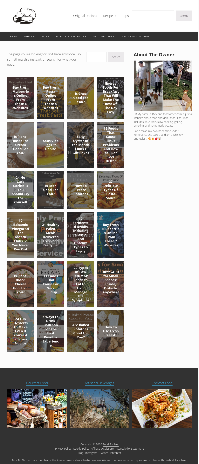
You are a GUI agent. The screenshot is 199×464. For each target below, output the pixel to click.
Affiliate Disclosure (102, 448)
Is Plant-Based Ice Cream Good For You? (20, 145)
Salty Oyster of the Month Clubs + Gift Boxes (80, 145)
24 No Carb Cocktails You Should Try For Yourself (20, 190)
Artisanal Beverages (99, 383)
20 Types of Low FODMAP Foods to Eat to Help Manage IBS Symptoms (80, 284)
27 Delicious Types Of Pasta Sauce (110, 190)
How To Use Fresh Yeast (111, 331)
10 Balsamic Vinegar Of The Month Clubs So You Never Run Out (20, 235)
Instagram (91, 453)
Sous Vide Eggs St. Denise (50, 145)
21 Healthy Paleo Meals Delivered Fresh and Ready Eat (50, 235)
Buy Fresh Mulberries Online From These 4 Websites (20, 97)
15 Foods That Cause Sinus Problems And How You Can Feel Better (111, 145)
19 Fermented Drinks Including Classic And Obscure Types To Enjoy (81, 235)
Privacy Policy (63, 448)
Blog (80, 453)
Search (184, 16)
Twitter (104, 453)
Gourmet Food (37, 383)
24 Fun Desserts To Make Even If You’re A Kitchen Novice (21, 331)
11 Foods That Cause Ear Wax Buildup (51, 284)
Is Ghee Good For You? (80, 98)
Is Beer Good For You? (50, 190)
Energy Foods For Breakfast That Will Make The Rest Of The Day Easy (111, 98)
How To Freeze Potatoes (80, 190)
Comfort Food (162, 383)
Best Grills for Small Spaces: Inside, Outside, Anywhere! (110, 284)
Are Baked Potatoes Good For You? (80, 331)
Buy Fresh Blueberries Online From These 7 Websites (111, 235)
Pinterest (115, 453)
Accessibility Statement (130, 448)
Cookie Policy (81, 448)
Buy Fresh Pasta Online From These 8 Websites (51, 97)
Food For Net (111, 444)
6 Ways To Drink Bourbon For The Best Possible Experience (51, 331)
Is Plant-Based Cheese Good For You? (20, 284)
